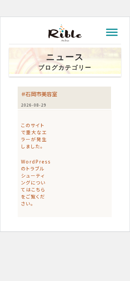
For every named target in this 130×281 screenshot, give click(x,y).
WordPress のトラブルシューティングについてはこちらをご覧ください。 (36, 182)
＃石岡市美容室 (39, 94)
